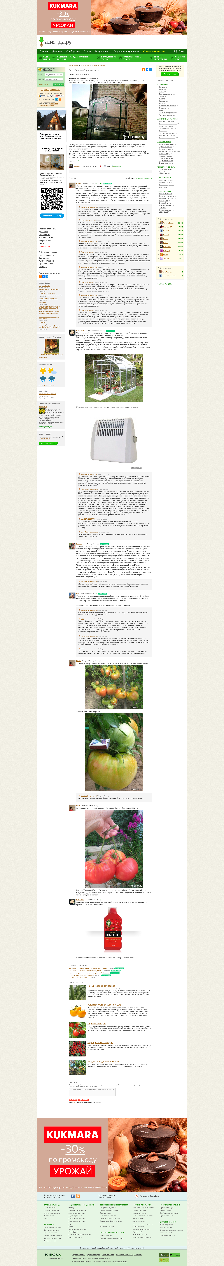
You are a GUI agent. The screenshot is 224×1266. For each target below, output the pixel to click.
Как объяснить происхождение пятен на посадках (88, 968)
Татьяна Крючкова (50, 394)
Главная (44, 51)
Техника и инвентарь (166, 167)
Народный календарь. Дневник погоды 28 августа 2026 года (49, 307)
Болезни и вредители (166, 113)
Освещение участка (166, 158)
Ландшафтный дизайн (166, 144)
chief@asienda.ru (104, 1258)
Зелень (161, 92)
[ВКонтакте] (147, 69)
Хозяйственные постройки (169, 1213)
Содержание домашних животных (171, 1230)
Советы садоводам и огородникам (166, 211)
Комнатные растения (166, 128)
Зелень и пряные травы (76, 1213)
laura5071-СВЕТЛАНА (88, 519)
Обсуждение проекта (48, 252)
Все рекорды (42, 357)
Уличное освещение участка (143, 1224)
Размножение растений (76, 1221)
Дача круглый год (166, 1227)
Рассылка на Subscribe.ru (149, 1196)
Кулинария (162, 208)
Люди (41, 243)
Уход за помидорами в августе (103, 1061)
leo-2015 (166, 231)
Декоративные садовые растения (114, 1205)
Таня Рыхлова (167, 272)
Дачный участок (164, 142)
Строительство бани (167, 1216)
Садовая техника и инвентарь (112, 1233)
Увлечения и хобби (166, 1233)
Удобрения (162, 108)
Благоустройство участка (109, 58)
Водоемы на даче (165, 149)
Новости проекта (46, 255)
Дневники (57, 51)
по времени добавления (144, 178)
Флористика (163, 131)
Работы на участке (166, 1225)
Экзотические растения (167, 138)
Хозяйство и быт (180, 58)
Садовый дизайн (138, 1226)
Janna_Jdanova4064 (169, 276)
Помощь (43, 267)
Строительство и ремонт (170, 1205)
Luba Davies (80, 330)
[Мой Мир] (150, 69)
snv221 (41, 394)
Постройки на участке (166, 185)
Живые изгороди (164, 154)
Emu (77, 593)
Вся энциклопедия (45, 427)
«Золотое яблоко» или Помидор (104, 1005)
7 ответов (117, 166)
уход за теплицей (82, 74)
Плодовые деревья (165, 94)
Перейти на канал (50, 216)
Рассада (162, 99)
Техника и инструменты (160, 58)
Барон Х (166, 235)
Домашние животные (166, 198)
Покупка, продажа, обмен (53, 1238)
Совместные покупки (154, 51)
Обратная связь (78, 1255)
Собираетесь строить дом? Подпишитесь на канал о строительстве (50, 136)
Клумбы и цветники (165, 147)
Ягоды (161, 89)
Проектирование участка (141, 1229)
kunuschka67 (167, 227)
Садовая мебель (138, 1232)
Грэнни (78, 183)
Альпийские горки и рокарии (169, 151)
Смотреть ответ (44, 439)
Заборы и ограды (165, 156)
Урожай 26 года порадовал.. (48, 299)
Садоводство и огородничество (81, 1205)
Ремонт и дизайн (164, 182)
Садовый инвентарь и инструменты (166, 173)
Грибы (161, 103)
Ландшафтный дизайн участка (143, 1208)
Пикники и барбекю (165, 194)
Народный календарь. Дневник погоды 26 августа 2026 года (49, 326)
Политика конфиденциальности (129, 1255)
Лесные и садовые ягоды (77, 1210)
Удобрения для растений (77, 1229)
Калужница (43, 407)
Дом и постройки (164, 178)
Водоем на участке (139, 1213)
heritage (79, 544)
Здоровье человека (165, 205)
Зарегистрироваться (79, 1099)
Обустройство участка (142, 1205)
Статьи (87, 51)
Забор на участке (139, 1221)
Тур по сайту (45, 258)
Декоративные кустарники (168, 124)
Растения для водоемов (167, 133)
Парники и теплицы (75, 1237)
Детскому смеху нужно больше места (52, 149)
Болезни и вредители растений (79, 1234)
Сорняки (71, 1224)
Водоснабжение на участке (142, 1237)
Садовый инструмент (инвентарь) (111, 1238)
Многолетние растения (108, 1216)
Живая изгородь (138, 1218)
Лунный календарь (51, 1233)
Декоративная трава (166, 135)
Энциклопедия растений (126, 51)
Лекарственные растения (167, 106)
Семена (161, 96)
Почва (161, 110)
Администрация (46, 261)
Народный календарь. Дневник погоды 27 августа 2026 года (49, 312)
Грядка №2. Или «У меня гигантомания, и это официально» (50, 294)
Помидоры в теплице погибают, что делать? (86, 970)
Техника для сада (106, 1235)
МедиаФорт (58, 1258)
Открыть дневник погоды (46, 385)
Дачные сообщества (51, 1210)
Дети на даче (163, 201)
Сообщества (73, 51)
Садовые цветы (164, 126)
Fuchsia (165, 243)
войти (74, 1102)
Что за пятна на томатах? (78, 977)
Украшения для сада (140, 1234)
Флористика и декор (107, 1226)
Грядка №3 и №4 (44, 286)
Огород (71, 1208)
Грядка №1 (42, 322)
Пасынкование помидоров (101, 986)
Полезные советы (50, 1241)
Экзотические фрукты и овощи (111, 1221)
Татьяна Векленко (169, 223)
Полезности (49, 1225)
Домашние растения (107, 1224)
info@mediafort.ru (121, 1262)
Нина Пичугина (93, 1258)
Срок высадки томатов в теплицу (81, 975)
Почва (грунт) (73, 1232)
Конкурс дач (44, 246)
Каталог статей (46, 237)
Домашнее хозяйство (169, 1222)
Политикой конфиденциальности (48, 104)
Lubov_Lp (166, 251)
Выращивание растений (76, 1218)
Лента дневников (50, 1208)
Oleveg (165, 255)
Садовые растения (75, 1216)
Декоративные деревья (167, 121)
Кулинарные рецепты (167, 1235)
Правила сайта (46, 264)
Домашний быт (164, 203)
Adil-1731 (166, 259)
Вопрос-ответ (102, 51)
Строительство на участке (132, 58)
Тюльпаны (42, 302)
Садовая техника (165, 169)
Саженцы (162, 101)
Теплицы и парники (98, 65)
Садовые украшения (166, 161)
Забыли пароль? (43, 84)
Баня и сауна (163, 187)
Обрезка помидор (97, 1023)
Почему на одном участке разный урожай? (85, 973)
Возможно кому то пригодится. (49, 289)
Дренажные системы (166, 163)
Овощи (161, 87)
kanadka (77, 166)
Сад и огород (46, 58)
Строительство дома (166, 180)
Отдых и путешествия (166, 196)
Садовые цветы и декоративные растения (72, 58)
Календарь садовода (51, 1230)
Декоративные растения (168, 119)
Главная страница (47, 229)
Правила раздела (165, 284)
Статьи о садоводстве (52, 1213)
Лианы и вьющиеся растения (110, 1218)
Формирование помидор (100, 1042)
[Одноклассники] (143, 69)
